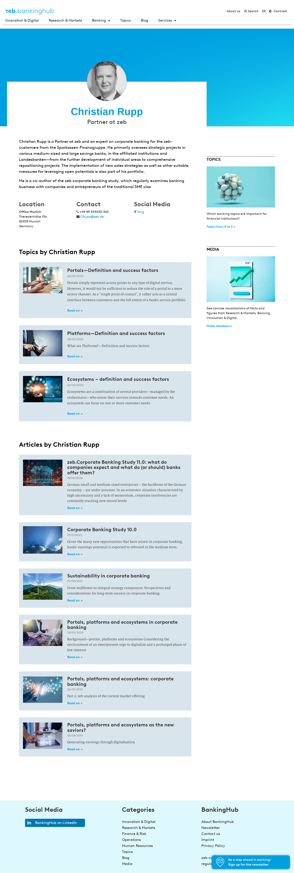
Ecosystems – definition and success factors (118, 379)
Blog (144, 20)
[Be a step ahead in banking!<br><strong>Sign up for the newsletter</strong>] (220, 862)
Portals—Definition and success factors (112, 270)
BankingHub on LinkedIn (56, 823)
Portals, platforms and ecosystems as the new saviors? (120, 727)
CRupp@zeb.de (92, 216)
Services (165, 20)
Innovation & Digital (22, 20)
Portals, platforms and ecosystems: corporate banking (120, 681)
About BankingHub (217, 822)
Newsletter (210, 828)
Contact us (210, 834)
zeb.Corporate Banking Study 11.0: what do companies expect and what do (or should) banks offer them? (123, 467)
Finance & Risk (134, 834)
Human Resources (137, 846)
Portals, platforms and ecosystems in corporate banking (122, 624)
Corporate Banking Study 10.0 (102, 529)
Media (127, 864)
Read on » (75, 310)
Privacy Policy (213, 846)
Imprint (207, 840)
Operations (131, 840)
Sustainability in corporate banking (108, 576)
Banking (99, 20)
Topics (125, 20)
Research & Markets (65, 20)
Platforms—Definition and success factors (116, 333)
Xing (140, 212)
